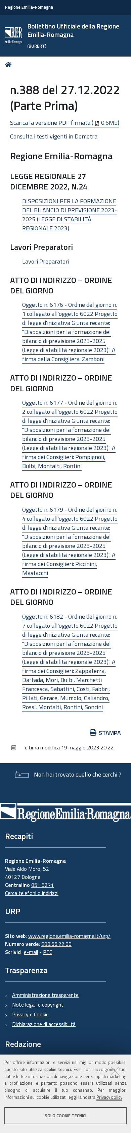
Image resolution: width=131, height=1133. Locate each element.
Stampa (110, 732)
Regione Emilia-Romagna (29, 7)
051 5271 (42, 885)
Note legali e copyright (37, 1005)
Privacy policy (109, 1097)
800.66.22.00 (56, 944)
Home (9, 64)
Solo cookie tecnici (65, 1115)
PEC (47, 952)
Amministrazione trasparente (45, 995)
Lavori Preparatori (45, 261)
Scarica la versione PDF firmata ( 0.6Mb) (64, 122)
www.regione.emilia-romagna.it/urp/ (69, 936)
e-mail (31, 952)
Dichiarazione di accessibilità (44, 1024)
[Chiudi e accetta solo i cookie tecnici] (115, 1070)
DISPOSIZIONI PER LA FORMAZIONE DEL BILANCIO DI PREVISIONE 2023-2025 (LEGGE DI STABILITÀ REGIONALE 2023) (69, 214)
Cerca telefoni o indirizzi (31, 893)
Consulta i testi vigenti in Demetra (53, 136)
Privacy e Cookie (30, 1014)
